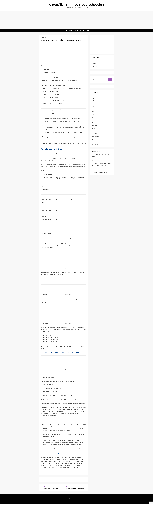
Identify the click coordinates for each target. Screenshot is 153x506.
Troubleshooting (95, 141)
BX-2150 (94, 109)
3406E (46, 472)
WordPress (84, 499)
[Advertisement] (76, 20)
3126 (93, 95)
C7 (92, 117)
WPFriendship (75, 499)
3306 (93, 103)
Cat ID (93, 120)
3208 (93, 100)
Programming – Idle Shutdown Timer (100, 172)
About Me (71, 30)
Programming (95, 133)
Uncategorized (95, 144)
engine (56, 472)
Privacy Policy (86, 30)
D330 (93, 122)
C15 (93, 111)
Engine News (95, 130)
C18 (93, 114)
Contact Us (78, 30)
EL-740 (93, 128)
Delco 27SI (94, 125)
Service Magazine (96, 136)
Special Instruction (96, 139)
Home (65, 30)
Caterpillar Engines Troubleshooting (76, 4)
